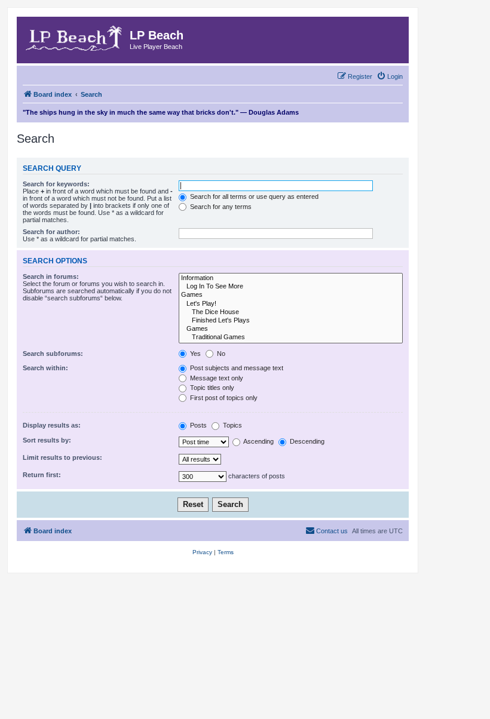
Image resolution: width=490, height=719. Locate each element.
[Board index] (75, 36)
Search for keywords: (56, 184)
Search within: (45, 367)
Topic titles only (211, 387)
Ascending (258, 441)
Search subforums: (53, 353)
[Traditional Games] (291, 337)
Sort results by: (47, 440)
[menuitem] (389, 76)
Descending (306, 441)
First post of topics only (223, 397)
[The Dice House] (291, 312)
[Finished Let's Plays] (291, 321)
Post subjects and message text (235, 367)
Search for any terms (220, 206)
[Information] (291, 278)
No (220, 353)
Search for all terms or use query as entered (253, 196)
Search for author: (51, 231)
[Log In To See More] (291, 286)
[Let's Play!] (291, 304)
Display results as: (52, 425)
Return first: (42, 474)
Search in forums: (51, 276)
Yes (194, 353)
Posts (197, 425)
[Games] (291, 295)
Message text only (215, 378)
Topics (231, 425)
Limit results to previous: (62, 457)
